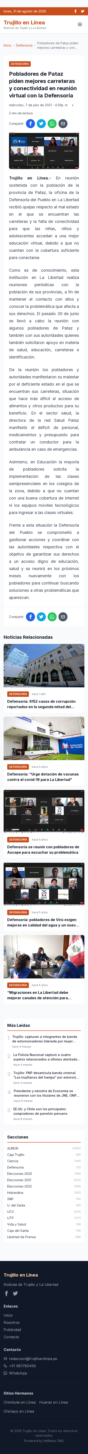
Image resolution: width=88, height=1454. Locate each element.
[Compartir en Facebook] (30, 123)
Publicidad (12, 1329)
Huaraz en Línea (53, 1402)
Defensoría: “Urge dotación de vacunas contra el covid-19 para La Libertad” (43, 777)
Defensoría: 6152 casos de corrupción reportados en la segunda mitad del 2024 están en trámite (41, 704)
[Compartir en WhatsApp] (52, 123)
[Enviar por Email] (62, 123)
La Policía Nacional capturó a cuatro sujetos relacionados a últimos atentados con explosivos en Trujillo (46, 1057)
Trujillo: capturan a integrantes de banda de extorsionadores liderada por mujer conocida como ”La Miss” (44, 1039)
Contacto (11, 1337)
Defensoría (24, 45)
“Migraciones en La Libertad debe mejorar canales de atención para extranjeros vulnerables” (37, 995)
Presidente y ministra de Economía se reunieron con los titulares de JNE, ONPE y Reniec (46, 1093)
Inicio (7, 45)
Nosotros (12, 1322)
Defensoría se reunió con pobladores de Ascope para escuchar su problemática (43, 850)
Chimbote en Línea (20, 1402)
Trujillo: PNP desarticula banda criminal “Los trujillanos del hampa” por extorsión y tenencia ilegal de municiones (47, 1075)
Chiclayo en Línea (19, 1411)
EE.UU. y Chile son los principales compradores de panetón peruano (40, 1111)
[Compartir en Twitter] (41, 123)
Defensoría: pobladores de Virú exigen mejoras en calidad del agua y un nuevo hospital (42, 922)
